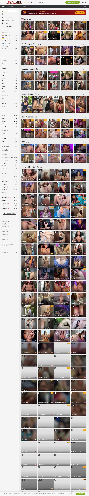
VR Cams (25, 142)
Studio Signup (5, 239)
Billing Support (5, 223)
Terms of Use (5, 234)
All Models (4, 242)
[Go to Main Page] (14, 2)
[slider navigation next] (85, 30)
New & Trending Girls (29, 117)
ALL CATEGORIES (10, 213)
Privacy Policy (5, 231)
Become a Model (6, 236)
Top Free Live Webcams (31, 44)
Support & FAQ (5, 221)
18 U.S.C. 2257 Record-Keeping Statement (7, 245)
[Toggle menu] (3, 2)
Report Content (5, 226)
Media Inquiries (5, 229)
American (28, 19)
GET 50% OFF (80, 12)
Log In (84, 2)
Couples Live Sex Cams (30, 69)
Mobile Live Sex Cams (30, 94)
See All (84, 19)
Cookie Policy (62, 493)
